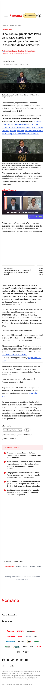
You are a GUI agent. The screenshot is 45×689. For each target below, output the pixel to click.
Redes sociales (8, 434)
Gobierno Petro (8, 438)
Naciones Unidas (24, 434)
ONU (27, 430)
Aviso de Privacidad (10, 666)
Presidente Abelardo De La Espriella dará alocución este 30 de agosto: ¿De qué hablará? (17, 272)
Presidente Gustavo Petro (12, 430)
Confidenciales (15, 25)
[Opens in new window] (7, 660)
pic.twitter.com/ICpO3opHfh (14, 354)
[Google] (3, 660)
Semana (5, 25)
